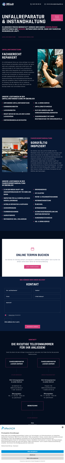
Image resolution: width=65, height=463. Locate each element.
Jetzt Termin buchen (32, 266)
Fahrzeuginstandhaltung (26, 37)
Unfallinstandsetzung (9, 37)
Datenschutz (12, 315)
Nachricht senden (32, 326)
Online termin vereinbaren (57, 17)
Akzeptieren (15, 315)
